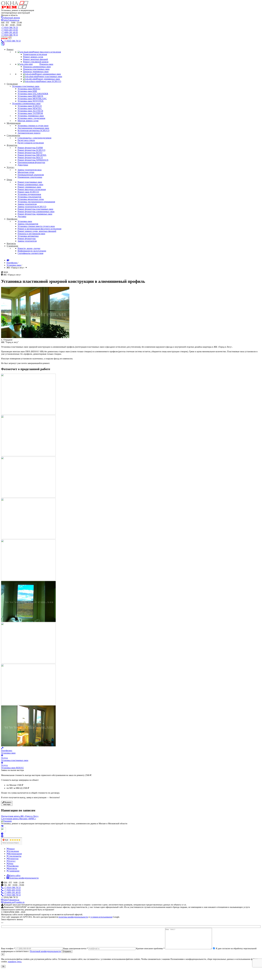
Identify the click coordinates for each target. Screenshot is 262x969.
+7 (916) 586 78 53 (9, 27)
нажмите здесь (14, 961)
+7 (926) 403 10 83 (9, 30)
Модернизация (15, 853)
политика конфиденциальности (73, 917)
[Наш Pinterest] (2, 836)
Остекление (13, 851)
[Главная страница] (8, 260)
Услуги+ (12, 861)
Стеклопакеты (14, 856)
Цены (10, 863)
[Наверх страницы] (2, 954)
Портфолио (13, 866)
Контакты (12, 868)
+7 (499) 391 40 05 (9, 32)
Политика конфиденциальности (24, 878)
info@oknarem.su (11, 20)
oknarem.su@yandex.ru (13, 902)
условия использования (101, 917)
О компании (13, 871)
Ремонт (11, 849)
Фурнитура (13, 858)
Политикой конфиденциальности (45, 951)
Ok (3, 966)
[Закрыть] (2, 922)
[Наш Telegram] (2, 834)
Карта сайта (14, 875)
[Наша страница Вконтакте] (2, 826)
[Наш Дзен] (3, 831)
